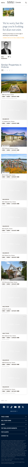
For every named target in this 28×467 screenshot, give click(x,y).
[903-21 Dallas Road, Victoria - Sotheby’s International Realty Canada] (14, 167)
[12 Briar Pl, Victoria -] (14, 301)
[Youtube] (15, 407)
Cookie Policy (17, 458)
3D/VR (24, 102)
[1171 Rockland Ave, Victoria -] (14, 381)
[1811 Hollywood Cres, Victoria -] (14, 328)
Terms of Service (8, 463)
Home (2, 400)
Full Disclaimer (10, 458)
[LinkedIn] (19, 407)
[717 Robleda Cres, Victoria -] (14, 114)
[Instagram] (7, 407)
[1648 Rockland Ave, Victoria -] (14, 355)
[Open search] (24, 3)
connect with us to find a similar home (13, 38)
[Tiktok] (11, 407)
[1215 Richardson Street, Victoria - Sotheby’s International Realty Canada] (14, 274)
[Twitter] (23, 407)
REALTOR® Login (8, 460)
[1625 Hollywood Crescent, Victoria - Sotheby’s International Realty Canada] (14, 140)
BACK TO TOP (13, 411)
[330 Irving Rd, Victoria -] (14, 221)
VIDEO (25, 75)
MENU (3, 3)
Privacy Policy (4, 458)
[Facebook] (4, 407)
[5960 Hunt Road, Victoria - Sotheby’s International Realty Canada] (14, 87)
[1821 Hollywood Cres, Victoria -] (14, 194)
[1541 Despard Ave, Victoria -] (14, 247)
